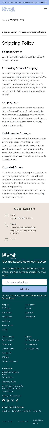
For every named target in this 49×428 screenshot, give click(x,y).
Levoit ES (37, 411)
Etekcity (29, 317)
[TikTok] (17, 400)
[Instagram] (8, 400)
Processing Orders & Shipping (32, 32)
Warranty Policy (9, 382)
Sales (4, 329)
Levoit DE (16, 411)
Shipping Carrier (9, 32)
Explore (29, 336)
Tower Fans (7, 317)
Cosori (28, 312)
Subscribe (24, 289)
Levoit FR (26, 411)
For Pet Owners (32, 340)
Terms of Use (23, 422)
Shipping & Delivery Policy (10, 373)
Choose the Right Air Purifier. (35, 2)
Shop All (5, 305)
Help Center (7, 368)
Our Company (8, 336)
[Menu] (45, 9)
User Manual (7, 391)
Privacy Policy (7, 422)
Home (4, 20)
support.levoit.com (14, 156)
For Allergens (31, 344)
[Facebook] (3, 400)
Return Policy (7, 377)
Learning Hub (8, 349)
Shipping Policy (17, 20)
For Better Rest (32, 349)
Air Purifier (6, 308)
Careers (5, 344)
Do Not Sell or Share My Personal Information (12, 387)
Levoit (28, 308)
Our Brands (30, 305)
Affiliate (5, 357)
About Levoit (7, 340)
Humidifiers (7, 312)
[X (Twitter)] (12, 400)
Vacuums (6, 321)
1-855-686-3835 (28, 227)
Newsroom (6, 353)
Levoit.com (24, 115)
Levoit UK (6, 411)
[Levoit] (9, 256)
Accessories (7, 325)
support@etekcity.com (21, 218)
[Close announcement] (46, 3)
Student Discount (10, 361)
